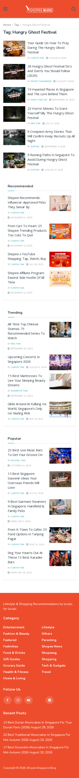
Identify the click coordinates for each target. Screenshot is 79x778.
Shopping (49, 659)
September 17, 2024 (21, 395)
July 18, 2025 (35, 264)
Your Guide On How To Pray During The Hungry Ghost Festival (48, 47)
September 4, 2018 (54, 146)
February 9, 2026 (20, 521)
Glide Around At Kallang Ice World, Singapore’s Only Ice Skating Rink (27, 408)
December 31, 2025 (21, 217)
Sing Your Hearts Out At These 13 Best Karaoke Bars (25, 557)
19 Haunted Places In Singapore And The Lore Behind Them (50, 91)
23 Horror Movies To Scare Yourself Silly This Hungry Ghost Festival (50, 113)
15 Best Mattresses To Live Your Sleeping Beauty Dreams (26, 380)
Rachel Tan (18, 460)
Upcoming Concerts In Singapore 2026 (24, 359)
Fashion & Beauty (16, 634)
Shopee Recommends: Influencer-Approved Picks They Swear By (27, 202)
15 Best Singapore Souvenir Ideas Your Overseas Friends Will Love (23, 480)
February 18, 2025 (21, 572)
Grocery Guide (14, 665)
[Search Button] (73, 9)
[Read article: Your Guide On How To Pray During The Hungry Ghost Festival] (14, 48)
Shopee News (52, 646)
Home (7, 25)
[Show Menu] (5, 9)
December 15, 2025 (21, 245)
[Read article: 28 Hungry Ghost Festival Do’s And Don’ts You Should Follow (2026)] (14, 72)
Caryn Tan (37, 58)
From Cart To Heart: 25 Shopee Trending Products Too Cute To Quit (27, 230)
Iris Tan (35, 123)
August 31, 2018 (53, 169)
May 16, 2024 (35, 419)
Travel (46, 672)
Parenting (49, 640)
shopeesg (49, 653)
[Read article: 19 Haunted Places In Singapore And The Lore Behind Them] (14, 95)
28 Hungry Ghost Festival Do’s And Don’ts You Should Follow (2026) (49, 71)
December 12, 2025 (21, 292)
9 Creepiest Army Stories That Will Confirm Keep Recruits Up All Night (51, 136)
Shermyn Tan (19, 390)
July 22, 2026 (35, 493)
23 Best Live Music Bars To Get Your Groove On (25, 452)
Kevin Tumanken (41, 81)
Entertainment (13, 627)
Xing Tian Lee (39, 99)
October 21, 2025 (20, 465)
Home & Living (14, 678)
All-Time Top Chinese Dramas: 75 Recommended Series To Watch (26, 331)
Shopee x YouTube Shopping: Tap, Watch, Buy (27, 256)
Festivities (10, 646)
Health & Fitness (15, 672)
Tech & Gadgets (53, 665)
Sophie (35, 146)
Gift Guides (11, 659)
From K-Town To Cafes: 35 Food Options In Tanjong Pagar (27, 534)
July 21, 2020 (52, 123)
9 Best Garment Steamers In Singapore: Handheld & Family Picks (27, 506)
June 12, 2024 (36, 544)
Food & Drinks (14, 653)
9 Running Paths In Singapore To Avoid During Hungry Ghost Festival (51, 159)
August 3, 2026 (37, 367)
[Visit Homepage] (39, 9)
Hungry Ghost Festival (36, 25)
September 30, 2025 (62, 99)
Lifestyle (48, 627)
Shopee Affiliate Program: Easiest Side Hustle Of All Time (26, 277)
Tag (16, 25)
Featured (9, 640)
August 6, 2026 (57, 58)
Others (47, 634)
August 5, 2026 (65, 81)
